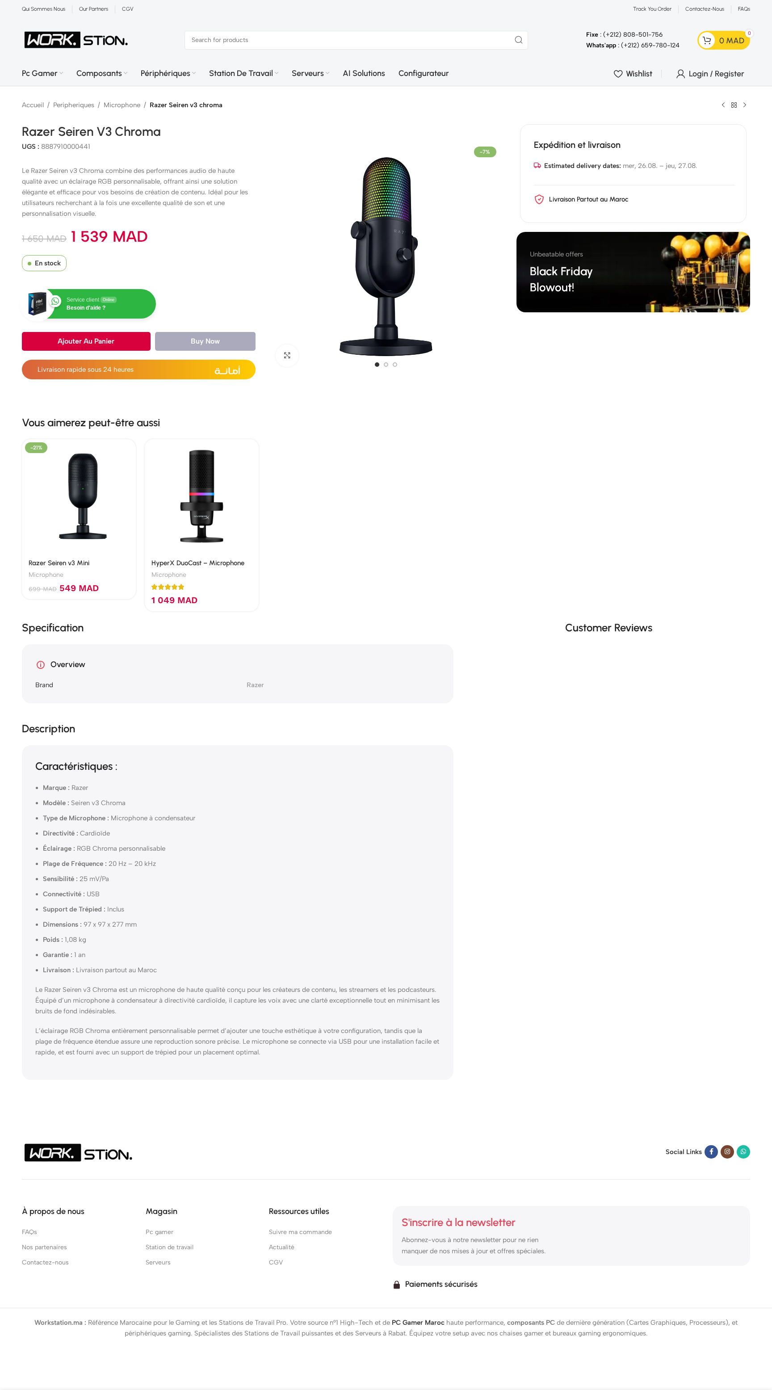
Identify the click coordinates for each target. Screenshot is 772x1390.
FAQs (29, 1232)
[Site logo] (76, 39)
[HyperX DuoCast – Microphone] (202, 496)
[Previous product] (723, 105)
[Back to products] (734, 105)
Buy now (205, 341)
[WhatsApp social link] (743, 1152)
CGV (276, 1262)
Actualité (281, 1247)
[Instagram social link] (727, 1152)
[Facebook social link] (711, 1152)
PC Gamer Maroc (418, 1323)
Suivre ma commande (300, 1232)
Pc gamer (159, 1232)
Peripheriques (73, 105)
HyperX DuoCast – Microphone (197, 563)
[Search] (518, 40)
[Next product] (744, 105)
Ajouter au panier (86, 341)
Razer (255, 685)
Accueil (33, 105)
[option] (377, 364)
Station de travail (169, 1247)
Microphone (122, 105)
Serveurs (158, 1262)
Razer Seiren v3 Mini (59, 563)
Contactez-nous (45, 1262)
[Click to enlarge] (287, 355)
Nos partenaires (44, 1247)
